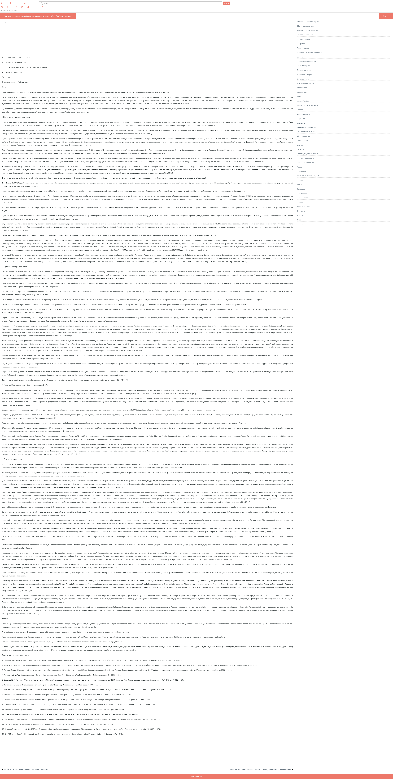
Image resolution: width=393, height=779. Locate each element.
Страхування (302, 193)
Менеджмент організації (306, 127)
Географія (301, 44)
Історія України (303, 101)
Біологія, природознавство (307, 30)
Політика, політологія (305, 158)
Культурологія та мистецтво (308, 105)
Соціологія (301, 189)
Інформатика (302, 92)
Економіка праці (303, 66)
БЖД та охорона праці (306, 26)
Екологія (300, 57)
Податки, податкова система (308, 154)
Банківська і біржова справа (308, 21)
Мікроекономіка (303, 136)
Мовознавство (302, 140)
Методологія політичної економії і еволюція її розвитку (26, 769)
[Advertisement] (147, 40)
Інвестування (302, 88)
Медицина (301, 123)
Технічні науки (302, 198)
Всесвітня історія (303, 39)
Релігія (299, 184)
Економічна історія (304, 70)
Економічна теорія (304, 74)
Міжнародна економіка (306, 132)
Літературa (301, 110)
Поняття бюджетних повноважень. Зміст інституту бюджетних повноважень (260, 769)
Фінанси (300, 215)
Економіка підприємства (306, 61)
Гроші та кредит (303, 48)
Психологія (301, 171)
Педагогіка (301, 149)
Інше (299, 96)
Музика (300, 145)
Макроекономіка (303, 114)
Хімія (299, 220)
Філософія (301, 211)
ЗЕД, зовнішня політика (306, 83)
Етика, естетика (303, 79)
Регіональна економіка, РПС (308, 176)
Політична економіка (305, 162)
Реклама (300, 180)
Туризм (300, 202)
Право (299, 167)
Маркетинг (301, 118)
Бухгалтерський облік (305, 35)
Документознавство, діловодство (310, 52)
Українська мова (303, 207)
